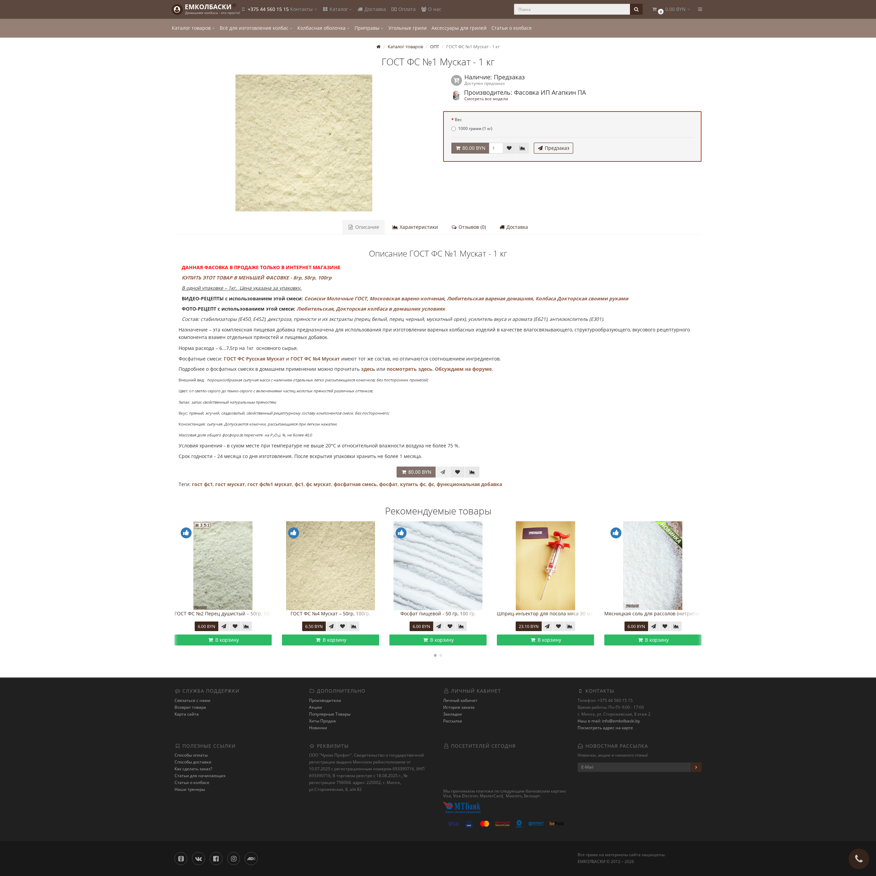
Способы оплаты (191, 755)
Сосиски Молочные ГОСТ (335, 298)
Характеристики (418, 227)
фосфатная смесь (355, 484)
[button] (671, 9)
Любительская (315, 308)
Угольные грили (407, 28)
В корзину (226, 640)
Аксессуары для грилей (459, 28)
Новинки (318, 728)
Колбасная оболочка (322, 28)
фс (431, 484)
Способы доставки (193, 762)
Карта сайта (187, 714)
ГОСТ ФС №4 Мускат (315, 358)
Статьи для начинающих (200, 776)
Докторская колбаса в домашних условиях (390, 308)
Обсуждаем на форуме (463, 369)
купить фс (413, 484)
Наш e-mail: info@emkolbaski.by (609, 721)
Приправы (368, 28)
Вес (458, 119)
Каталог (338, 9)
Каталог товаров (192, 28)
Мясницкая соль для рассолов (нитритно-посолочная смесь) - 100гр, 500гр (692, 613)
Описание (366, 227)
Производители (325, 700)
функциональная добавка (469, 484)
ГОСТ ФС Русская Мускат (254, 358)
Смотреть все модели (486, 98)
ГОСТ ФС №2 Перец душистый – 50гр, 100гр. (226, 613)
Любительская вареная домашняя (490, 298)
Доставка (374, 9)
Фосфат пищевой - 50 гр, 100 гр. (438, 613)
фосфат (388, 484)
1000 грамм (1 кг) (475, 128)
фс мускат (318, 484)
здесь (368, 369)
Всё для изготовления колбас (255, 28)
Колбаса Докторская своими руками (582, 298)
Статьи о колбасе (511, 28)
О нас (434, 9)
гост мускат (230, 484)
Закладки (452, 714)
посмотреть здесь (409, 369)
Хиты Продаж (322, 721)
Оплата (406, 9)
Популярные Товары (329, 714)
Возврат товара (190, 707)
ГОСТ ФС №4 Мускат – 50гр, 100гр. (331, 613)
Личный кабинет (460, 700)
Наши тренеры (190, 789)
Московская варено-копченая (407, 298)
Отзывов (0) (471, 227)
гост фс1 (202, 484)
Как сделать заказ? (193, 769)
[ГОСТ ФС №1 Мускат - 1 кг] (304, 143)
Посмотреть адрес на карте (605, 728)
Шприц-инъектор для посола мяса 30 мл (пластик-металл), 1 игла (574, 613)
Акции (315, 707)
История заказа (459, 707)
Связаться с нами (192, 700)
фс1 (299, 484)
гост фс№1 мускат (269, 484)
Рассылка (452, 721)
